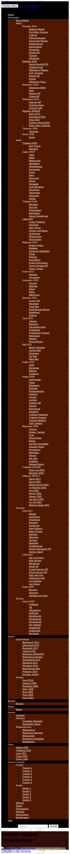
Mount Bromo (36, 341)
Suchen (5, 2)
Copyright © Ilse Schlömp (16, 851)
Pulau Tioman (36, 268)
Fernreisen (13, 17)
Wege (11, 706)
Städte (11, 636)
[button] (9, 9)
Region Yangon (37, 432)
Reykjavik (34, 633)
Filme (11, 744)
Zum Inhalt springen (30, 5)
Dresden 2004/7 (30, 674)
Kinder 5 (26, 800)
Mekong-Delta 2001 (39, 505)
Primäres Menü (10, 6)
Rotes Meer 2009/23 (39, 125)
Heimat (11, 712)
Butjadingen (28, 741)
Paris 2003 (28, 698)
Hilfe (10, 820)
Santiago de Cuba (38, 595)
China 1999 (22, 759)
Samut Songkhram (38, 216)
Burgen (11, 700)
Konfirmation (22, 817)
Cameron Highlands (39, 251)
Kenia (32, 137)
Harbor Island (36, 552)
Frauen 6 (27, 782)
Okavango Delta (37, 87)
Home (11, 14)
